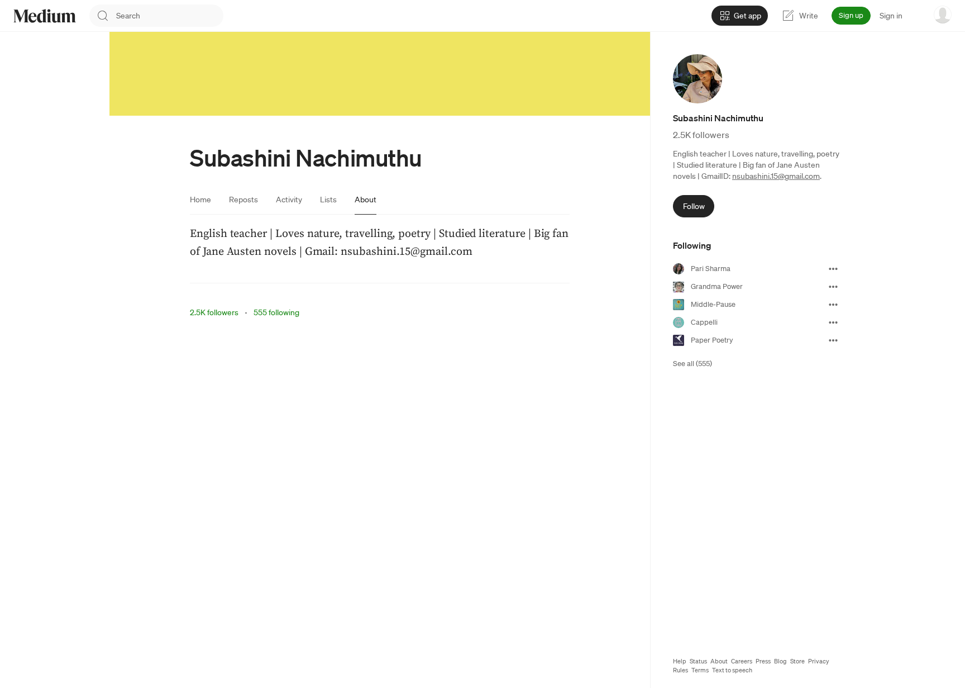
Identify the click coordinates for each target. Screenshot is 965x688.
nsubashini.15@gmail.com (776, 176)
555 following (276, 312)
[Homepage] (44, 16)
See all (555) (692, 363)
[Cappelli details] (833, 322)
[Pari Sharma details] (833, 269)
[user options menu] (943, 14)
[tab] (200, 199)
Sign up (851, 15)
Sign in (891, 16)
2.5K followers (214, 312)
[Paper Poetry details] (833, 340)
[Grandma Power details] (833, 287)
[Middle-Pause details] (833, 305)
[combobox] (169, 15)
